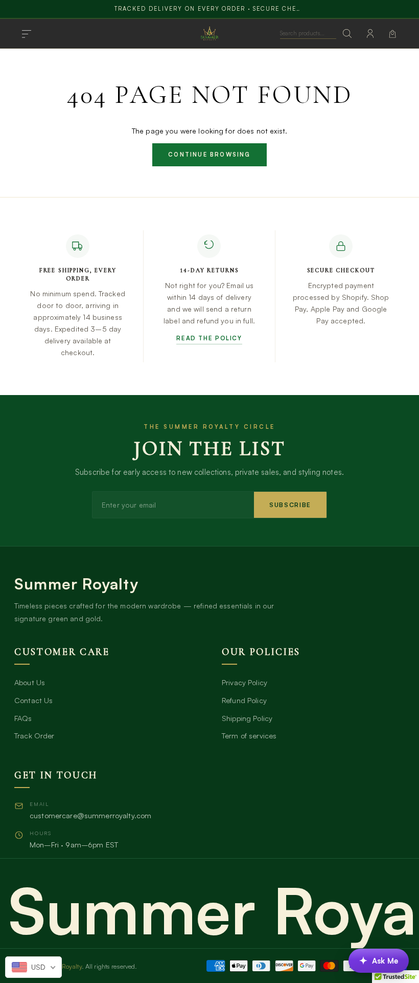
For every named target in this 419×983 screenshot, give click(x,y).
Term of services (249, 735)
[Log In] (370, 34)
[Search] (347, 34)
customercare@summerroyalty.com (90, 815)
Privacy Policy (244, 682)
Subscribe (290, 505)
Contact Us (33, 700)
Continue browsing (209, 154)
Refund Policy (244, 700)
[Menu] (26, 34)
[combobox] (33, 967)
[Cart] (392, 34)
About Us (29, 682)
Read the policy (209, 338)
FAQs (23, 718)
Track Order (34, 735)
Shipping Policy (247, 718)
